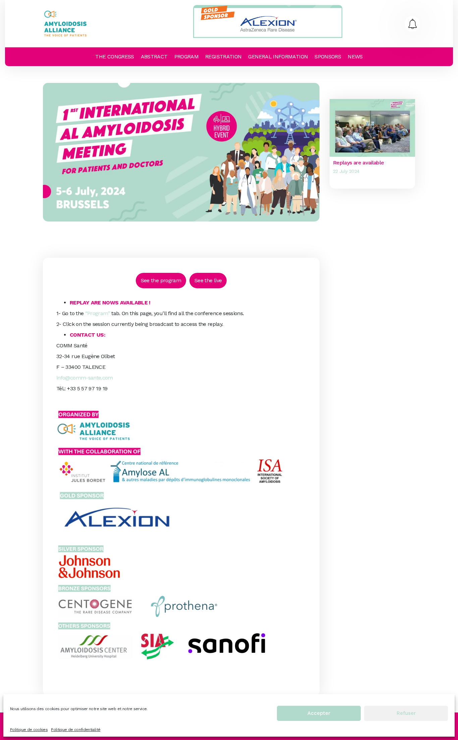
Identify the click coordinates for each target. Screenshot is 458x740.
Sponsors (327, 56)
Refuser (406, 713)
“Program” (97, 313)
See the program (161, 280)
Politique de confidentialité (75, 730)
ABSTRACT (154, 56)
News (355, 56)
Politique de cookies (29, 730)
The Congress (114, 56)
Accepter (318, 713)
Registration (223, 56)
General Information (278, 56)
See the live (208, 280)
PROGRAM (186, 56)
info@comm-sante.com (84, 378)
